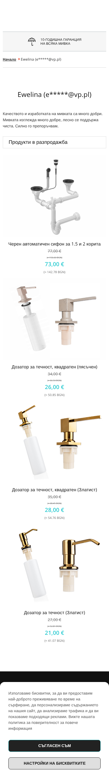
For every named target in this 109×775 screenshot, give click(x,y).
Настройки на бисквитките (55, 763)
